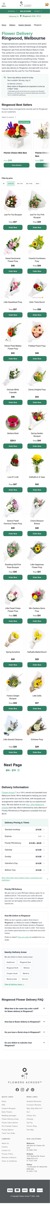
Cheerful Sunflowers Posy (37, 259)
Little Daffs (37, 695)
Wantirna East (12, 979)
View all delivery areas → (14, 984)
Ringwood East (25, 962)
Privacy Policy (7, 1154)
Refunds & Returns (9, 1157)
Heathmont (11, 962)
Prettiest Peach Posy (37, 345)
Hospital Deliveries (34, 1101)
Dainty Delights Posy (37, 389)
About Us (5, 1143)
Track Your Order (8, 1133)
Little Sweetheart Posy (13, 302)
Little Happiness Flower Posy (37, 566)
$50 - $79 (20, 183)
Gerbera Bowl (13, 433)
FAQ (3, 1105)
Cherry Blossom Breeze (37, 522)
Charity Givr (31, 1115)
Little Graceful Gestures (13, 739)
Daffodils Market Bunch (37, 652)
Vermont (25, 979)
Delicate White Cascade (13, 391)
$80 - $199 (29, 183)
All (3, 183)
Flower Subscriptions (10, 1123)
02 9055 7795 (32, 1171)
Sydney (37, 11)
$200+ (37, 183)
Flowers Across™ (9, 792)
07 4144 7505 (32, 1161)
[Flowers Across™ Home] (25, 4)
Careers (5, 1147)
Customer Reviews (34, 1105)
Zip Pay (30, 1123)
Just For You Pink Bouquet (37, 216)
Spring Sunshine (13, 652)
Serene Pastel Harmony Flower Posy (13, 522)
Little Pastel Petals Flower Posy (13, 609)
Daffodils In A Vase (37, 477)
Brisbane (11, 11)
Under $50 (11, 183)
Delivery (12, 25)
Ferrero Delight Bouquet (13, 697)
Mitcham (27, 968)
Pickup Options (8, 1130)
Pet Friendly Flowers (10, 1126)
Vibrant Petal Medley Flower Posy (12, 347)
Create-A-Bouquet (9, 1108)
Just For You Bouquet (13, 214)
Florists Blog (32, 1126)
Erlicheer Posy (37, 739)
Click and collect (23, 937)
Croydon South (12, 973)
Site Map (30, 1130)
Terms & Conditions (9, 1161)
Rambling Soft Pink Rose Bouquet (13, 566)
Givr (28, 1112)
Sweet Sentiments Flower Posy (12, 259)
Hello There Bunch (37, 302)
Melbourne (25, 11)
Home (4, 25)
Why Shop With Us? (34, 1108)
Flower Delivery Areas (10, 1119)
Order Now (13, 227)
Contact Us (6, 1150)
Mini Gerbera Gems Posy (37, 609)
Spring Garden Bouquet (37, 434)
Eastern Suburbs (25, 25)
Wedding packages (9, 1115)
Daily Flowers (7, 1112)
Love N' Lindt (13, 477)
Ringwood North (12, 968)
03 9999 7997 (32, 1150)
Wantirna (26, 973)
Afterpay (30, 1119)
